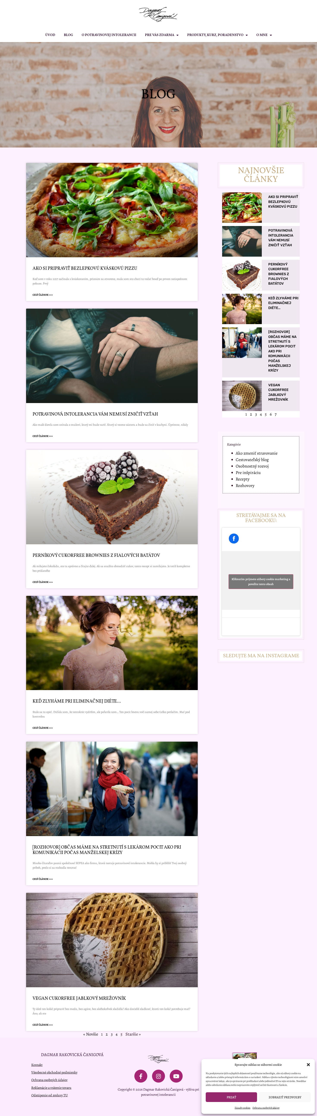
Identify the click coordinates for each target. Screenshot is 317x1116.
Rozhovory (245, 485)
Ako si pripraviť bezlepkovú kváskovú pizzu (85, 268)
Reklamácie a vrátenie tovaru (51, 1087)
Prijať (231, 1097)
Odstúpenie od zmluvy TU (49, 1095)
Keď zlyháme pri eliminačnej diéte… (77, 701)
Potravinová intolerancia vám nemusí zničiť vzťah (95, 414)
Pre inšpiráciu (248, 473)
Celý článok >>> (43, 295)
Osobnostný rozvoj (252, 466)
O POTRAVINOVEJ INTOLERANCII (109, 35)
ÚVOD (50, 35)
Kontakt (36, 1065)
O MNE (262, 35)
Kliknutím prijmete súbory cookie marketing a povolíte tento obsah (261, 581)
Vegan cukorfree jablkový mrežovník (79, 998)
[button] (308, 1065)
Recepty (243, 479)
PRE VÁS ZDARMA (159, 35)
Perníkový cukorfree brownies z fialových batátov (96, 556)
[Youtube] (176, 1076)
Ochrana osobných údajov (266, 1108)
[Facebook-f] (140, 1076)
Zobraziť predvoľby (285, 1097)
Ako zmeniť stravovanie (257, 453)
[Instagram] (158, 1076)
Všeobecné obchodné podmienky (54, 1072)
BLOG (68, 35)
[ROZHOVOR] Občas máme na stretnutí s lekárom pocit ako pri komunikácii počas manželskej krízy (107, 850)
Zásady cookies (242, 1108)
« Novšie (90, 1034)
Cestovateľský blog (252, 460)
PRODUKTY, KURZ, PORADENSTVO (215, 35)
